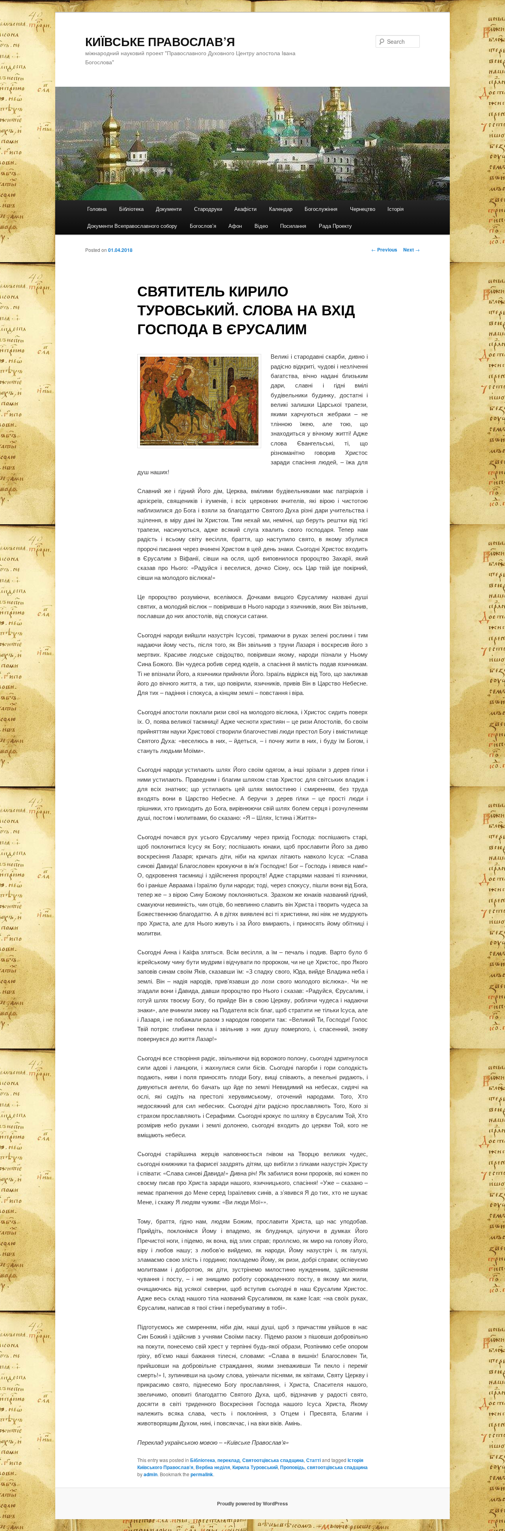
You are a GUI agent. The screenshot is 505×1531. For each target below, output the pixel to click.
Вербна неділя (213, 1467)
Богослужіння (321, 208)
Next (411, 249)
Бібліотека (131, 208)
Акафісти (245, 208)
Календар (280, 208)
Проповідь (292, 1467)
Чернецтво (362, 208)
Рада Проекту (335, 225)
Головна (97, 208)
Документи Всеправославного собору (132, 225)
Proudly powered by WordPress (252, 1503)
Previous (384, 249)
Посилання (293, 225)
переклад (228, 1460)
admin (150, 1474)
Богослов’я (203, 225)
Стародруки (208, 208)
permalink (202, 1474)
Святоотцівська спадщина (273, 1460)
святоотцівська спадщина (337, 1467)
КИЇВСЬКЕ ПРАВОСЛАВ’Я (160, 41)
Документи (168, 208)
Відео (261, 225)
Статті (313, 1460)
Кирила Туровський (255, 1467)
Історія (395, 208)
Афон (235, 225)
